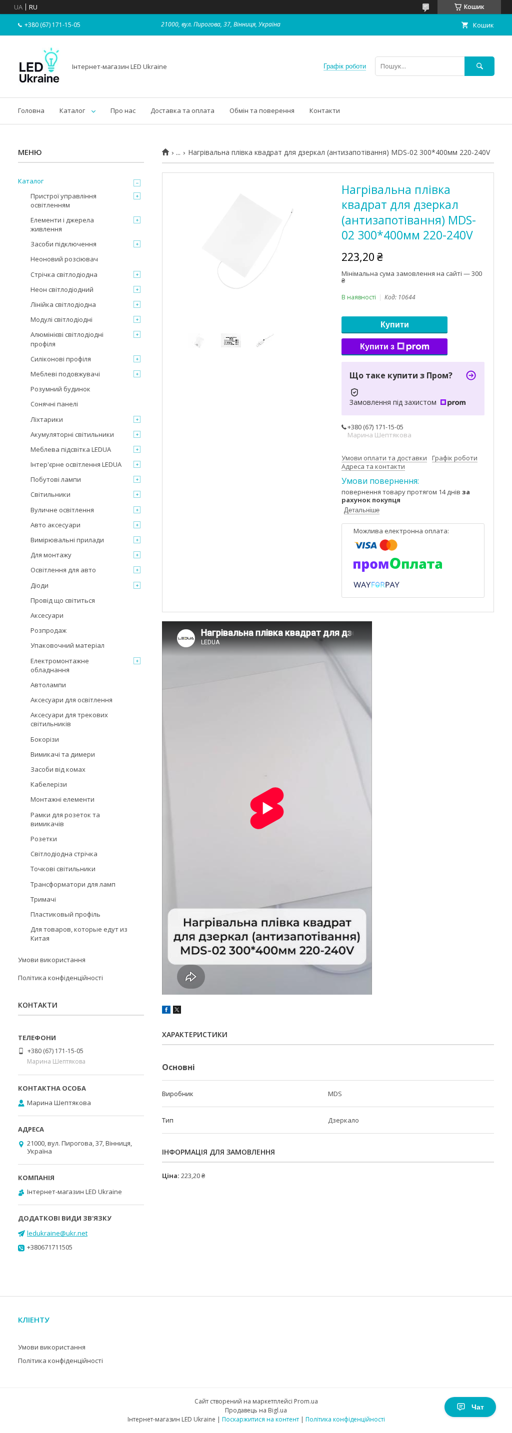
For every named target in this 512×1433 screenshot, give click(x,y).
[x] (177, 1011)
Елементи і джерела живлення (62, 224)
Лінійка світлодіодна (63, 304)
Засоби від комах (58, 769)
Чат (478, 1407)
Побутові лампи (55, 479)
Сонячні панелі (54, 403)
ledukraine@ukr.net (57, 1233)
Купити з (377, 346)
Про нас (123, 110)
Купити (394, 324)
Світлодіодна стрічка (64, 853)
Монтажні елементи (62, 799)
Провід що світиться (62, 600)
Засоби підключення (63, 243)
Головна (31, 110)
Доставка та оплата (182, 110)
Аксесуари (47, 615)
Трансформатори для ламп (73, 884)
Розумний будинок (60, 388)
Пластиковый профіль (65, 914)
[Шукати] (479, 66)
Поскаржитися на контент (260, 1419)
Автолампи (48, 684)
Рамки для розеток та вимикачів (65, 819)
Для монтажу (51, 554)
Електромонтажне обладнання (59, 665)
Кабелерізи (48, 784)
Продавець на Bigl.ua (256, 1410)
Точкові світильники (63, 868)
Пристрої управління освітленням (63, 200)
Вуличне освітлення (62, 509)
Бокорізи (44, 739)
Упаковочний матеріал (67, 645)
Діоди (39, 585)
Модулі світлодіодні (61, 319)
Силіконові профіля (60, 358)
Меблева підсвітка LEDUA (70, 449)
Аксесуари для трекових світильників (69, 719)
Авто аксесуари (55, 524)
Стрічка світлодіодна (64, 274)
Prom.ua (306, 1401)
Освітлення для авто (63, 569)
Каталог (72, 110)
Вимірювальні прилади (67, 539)
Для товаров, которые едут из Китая (79, 934)
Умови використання (52, 959)
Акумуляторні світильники (72, 434)
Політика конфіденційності (60, 977)
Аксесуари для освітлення (71, 699)
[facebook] (166, 1011)
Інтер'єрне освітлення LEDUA (76, 464)
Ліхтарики (46, 419)
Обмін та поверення (262, 110)
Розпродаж (48, 630)
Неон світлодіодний (62, 289)
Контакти (325, 110)
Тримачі (43, 899)
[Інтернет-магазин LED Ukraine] (39, 84)
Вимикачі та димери (62, 754)
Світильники (50, 494)
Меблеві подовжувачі (65, 373)
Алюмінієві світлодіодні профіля (67, 339)
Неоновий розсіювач (64, 258)
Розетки (43, 838)
